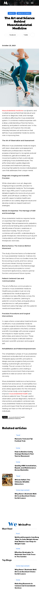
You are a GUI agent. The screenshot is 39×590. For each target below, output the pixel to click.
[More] (32, 35)
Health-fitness (24, 13)
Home (18, 448)
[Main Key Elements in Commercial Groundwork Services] (7, 584)
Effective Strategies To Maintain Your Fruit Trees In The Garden (25, 554)
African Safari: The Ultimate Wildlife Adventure (22, 481)
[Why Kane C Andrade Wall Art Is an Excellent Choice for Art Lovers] (7, 494)
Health (11, 13)
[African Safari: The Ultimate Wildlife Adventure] (7, 480)
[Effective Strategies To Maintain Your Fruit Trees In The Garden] (7, 552)
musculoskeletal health (17, 417)
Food (18, 533)
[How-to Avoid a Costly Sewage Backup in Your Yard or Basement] (7, 452)
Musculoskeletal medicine (12, 418)
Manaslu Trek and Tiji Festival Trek (24, 440)
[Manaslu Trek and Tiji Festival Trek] (7, 438)
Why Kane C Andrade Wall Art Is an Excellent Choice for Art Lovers (26, 496)
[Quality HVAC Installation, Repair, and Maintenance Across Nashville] (7, 466)
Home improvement (22, 490)
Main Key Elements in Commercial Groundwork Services (25, 585)
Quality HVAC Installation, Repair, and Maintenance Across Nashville (26, 467)
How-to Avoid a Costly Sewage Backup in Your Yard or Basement (24, 454)
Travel (18, 435)
